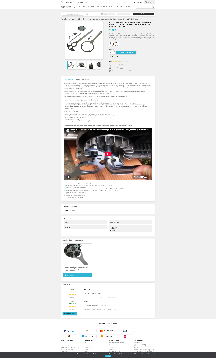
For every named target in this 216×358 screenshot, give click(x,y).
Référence (67, 210)
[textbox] (92, 14)
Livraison (63, 343)
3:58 (65, 194)
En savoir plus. (154, 353)
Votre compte (114, 340)
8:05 (65, 197)
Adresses (111, 349)
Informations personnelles (116, 342)
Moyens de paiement (67, 349)
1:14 (65, 185)
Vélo (122, 6)
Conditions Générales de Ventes (70, 347)
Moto (86, 349)
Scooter (82, 6)
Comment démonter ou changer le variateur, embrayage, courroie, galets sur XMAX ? (76, 268)
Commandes (112, 345)
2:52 (65, 190)
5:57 (65, 195)
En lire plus (69, 275)
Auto (116, 6)
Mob (111, 6)
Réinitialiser (143, 14)
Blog (128, 6)
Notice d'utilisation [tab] (82, 79)
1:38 (65, 189)
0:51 (65, 184)
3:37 (65, 192)
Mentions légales (66, 345)
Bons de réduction (114, 351)
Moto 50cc (91, 6)
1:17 (65, 187)
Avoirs (111, 347)
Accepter (108, 356)
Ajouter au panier (126, 52)
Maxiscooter (102, 6)
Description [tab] (69, 79)
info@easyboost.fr (148, 351)
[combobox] (92, 14)
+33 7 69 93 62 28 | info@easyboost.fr (74, 2)
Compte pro (64, 351)
